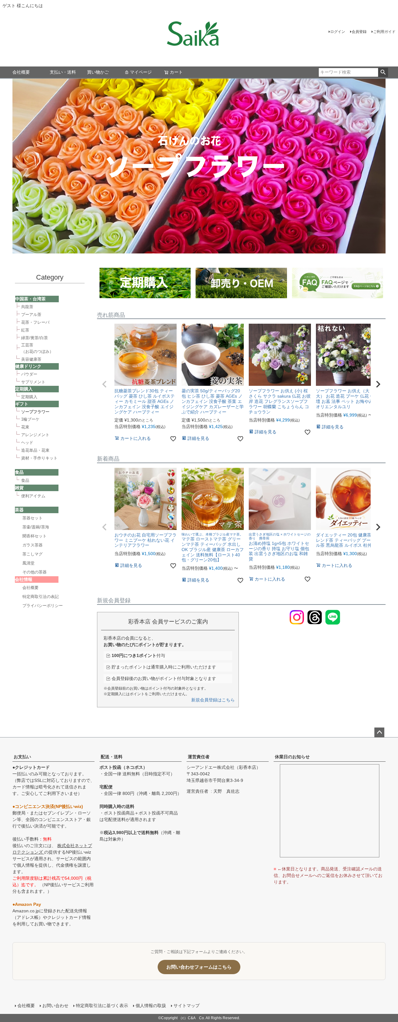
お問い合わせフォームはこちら (199, 967)
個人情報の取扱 (151, 1005)
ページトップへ (379, 732)
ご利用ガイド (384, 32)
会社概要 (21, 72)
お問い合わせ (55, 1005)
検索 (383, 72)
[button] (104, 384)
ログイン (337, 32)
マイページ (141, 72)
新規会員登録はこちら (213, 699)
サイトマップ (187, 1005)
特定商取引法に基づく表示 (102, 1005)
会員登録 (359, 32)
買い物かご (98, 72)
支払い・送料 (63, 72)
